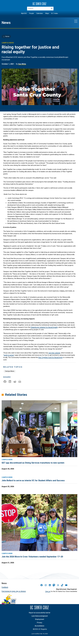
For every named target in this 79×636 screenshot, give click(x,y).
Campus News (9, 371)
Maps (47, 13)
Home (7, 36)
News (6, 22)
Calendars (39, 13)
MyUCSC (24, 13)
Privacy (39, 623)
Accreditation (39, 626)
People (31, 13)
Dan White (22, 64)
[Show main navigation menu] (75, 21)
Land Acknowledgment (39, 616)
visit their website (54, 353)
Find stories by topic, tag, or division (14, 591)
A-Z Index (54, 13)
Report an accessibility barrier (39, 613)
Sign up (47, 591)
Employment (39, 619)
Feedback (5, 587)
